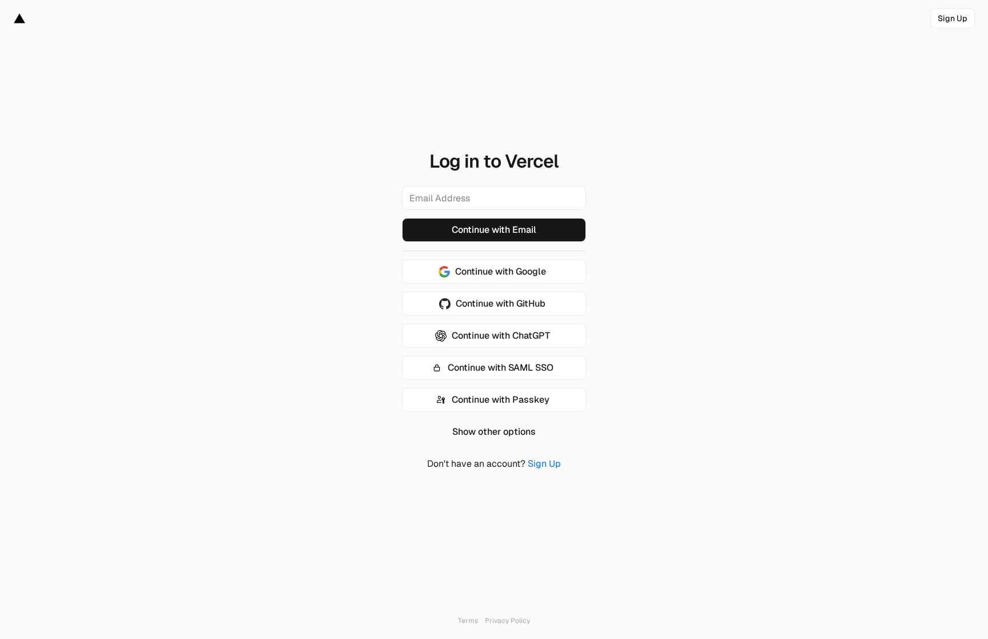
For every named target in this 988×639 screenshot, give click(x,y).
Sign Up (544, 464)
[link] (952, 18)
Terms (468, 620)
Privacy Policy (507, 620)
